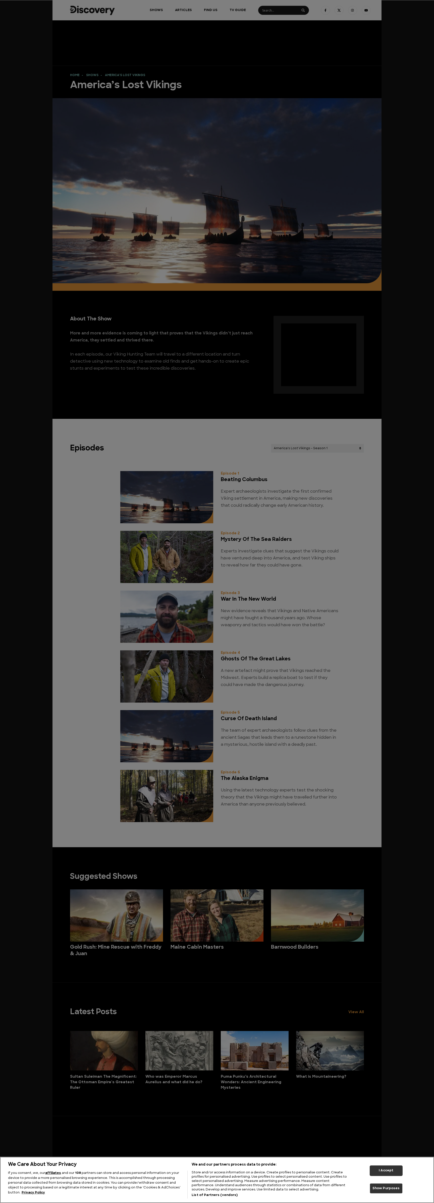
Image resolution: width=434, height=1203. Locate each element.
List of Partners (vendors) (215, 1195)
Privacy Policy (33, 1192)
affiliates (53, 1173)
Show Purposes (386, 1188)
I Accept (386, 1170)
